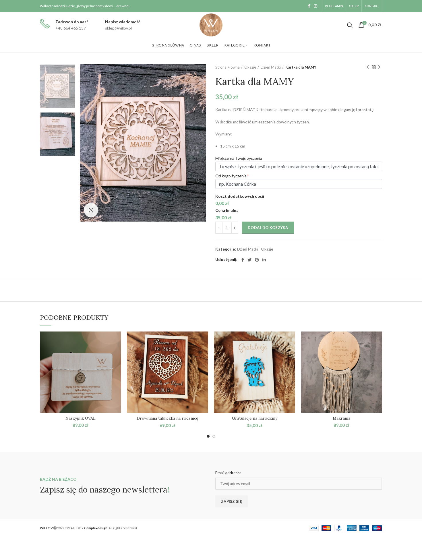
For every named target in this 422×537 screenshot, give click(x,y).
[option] (57, 86)
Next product (379, 67)
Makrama (341, 418)
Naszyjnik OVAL (80, 418)
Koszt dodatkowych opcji (239, 196)
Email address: (228, 472)
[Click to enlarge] (91, 210)
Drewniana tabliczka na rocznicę (167, 418)
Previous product (368, 67)
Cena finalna (227, 210)
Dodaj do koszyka (268, 227)
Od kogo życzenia (231, 175)
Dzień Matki (271, 67)
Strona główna (227, 67)
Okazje (250, 67)
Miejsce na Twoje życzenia (238, 158)
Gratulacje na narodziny (254, 418)
